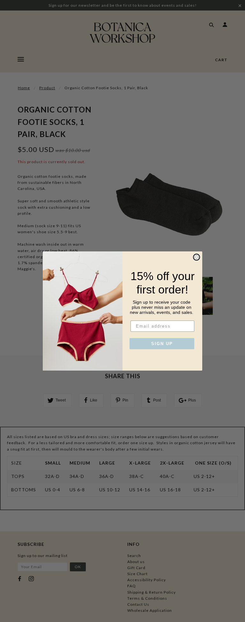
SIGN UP (162, 343)
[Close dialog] (196, 257)
